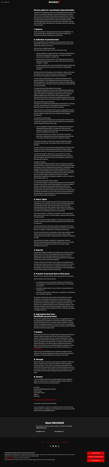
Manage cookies (64, 442)
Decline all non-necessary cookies (96, 456)
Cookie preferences (96, 460)
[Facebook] (53, 446)
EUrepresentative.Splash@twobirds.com (45, 400)
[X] (50, 446)
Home (42, 442)
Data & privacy (55, 442)
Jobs (48, 442)
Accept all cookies (96, 453)
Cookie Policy (11, 457)
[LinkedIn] (55, 446)
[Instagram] (58, 446)
